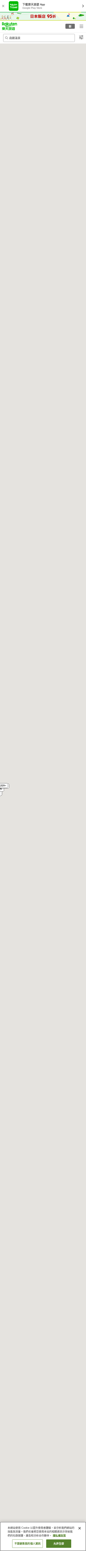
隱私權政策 (59, 1535)
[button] (9, 26)
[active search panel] (39, 38)
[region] (43, 1536)
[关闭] (79, 1528)
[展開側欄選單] (81, 26)
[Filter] (81, 37)
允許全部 (58, 1543)
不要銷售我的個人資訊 (27, 1543)
